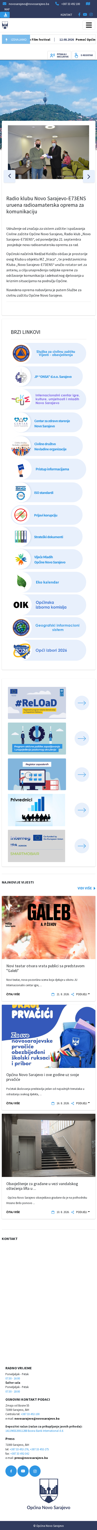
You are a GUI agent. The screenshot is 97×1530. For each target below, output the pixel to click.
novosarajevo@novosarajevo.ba (37, 1418)
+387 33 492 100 (70, 4)
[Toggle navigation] (89, 25)
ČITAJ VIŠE (13, 994)
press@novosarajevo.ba (31, 1458)
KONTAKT (66, 14)
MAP (7, 9)
